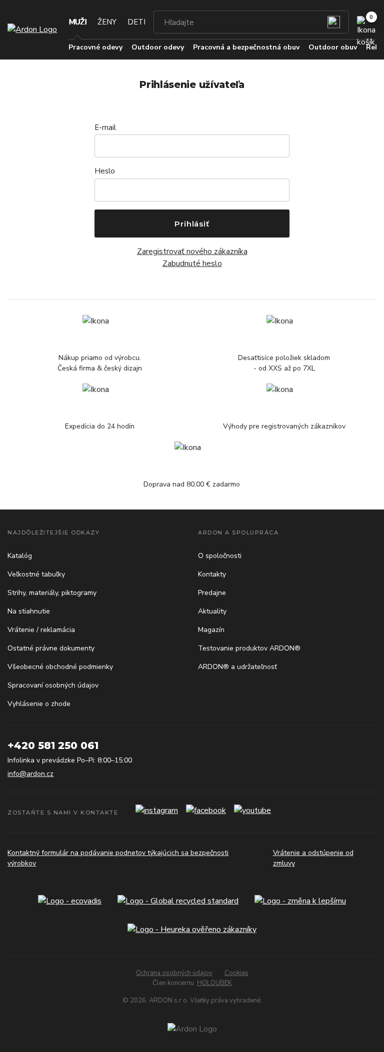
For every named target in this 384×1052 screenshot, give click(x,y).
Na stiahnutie (29, 611)
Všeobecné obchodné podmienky (60, 667)
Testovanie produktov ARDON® (249, 648)
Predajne (212, 593)
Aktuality (212, 611)
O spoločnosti (220, 555)
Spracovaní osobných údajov (53, 685)
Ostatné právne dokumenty (51, 648)
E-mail (105, 127)
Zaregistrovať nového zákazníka (192, 251)
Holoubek (214, 983)
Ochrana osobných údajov (174, 973)
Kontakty (212, 574)
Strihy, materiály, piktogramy (52, 593)
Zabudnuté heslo (192, 263)
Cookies (236, 973)
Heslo (104, 171)
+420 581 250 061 (53, 746)
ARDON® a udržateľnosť (237, 667)
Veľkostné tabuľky (36, 574)
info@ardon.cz (31, 773)
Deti (137, 22)
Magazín (211, 629)
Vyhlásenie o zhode (39, 703)
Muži (77, 22)
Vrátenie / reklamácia (41, 629)
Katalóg (20, 555)
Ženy (107, 22)
